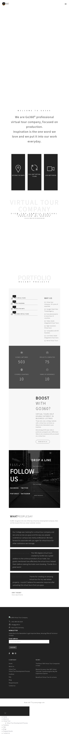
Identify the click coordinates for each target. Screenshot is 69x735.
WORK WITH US (42, 441)
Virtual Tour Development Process (19, 671)
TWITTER (24, 488)
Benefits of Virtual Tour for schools (46, 677)
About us (11, 666)
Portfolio (11, 674)
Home (10, 663)
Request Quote (13, 683)
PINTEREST (14, 494)
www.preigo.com (39, 702)
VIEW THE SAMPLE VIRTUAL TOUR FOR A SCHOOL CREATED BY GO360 (34, 215)
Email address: (13, 638)
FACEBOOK (14, 488)
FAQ (10, 677)
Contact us (12, 685)
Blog (10, 680)
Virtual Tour (12, 669)
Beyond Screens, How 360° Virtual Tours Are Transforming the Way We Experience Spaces (46, 671)
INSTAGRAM (25, 494)
